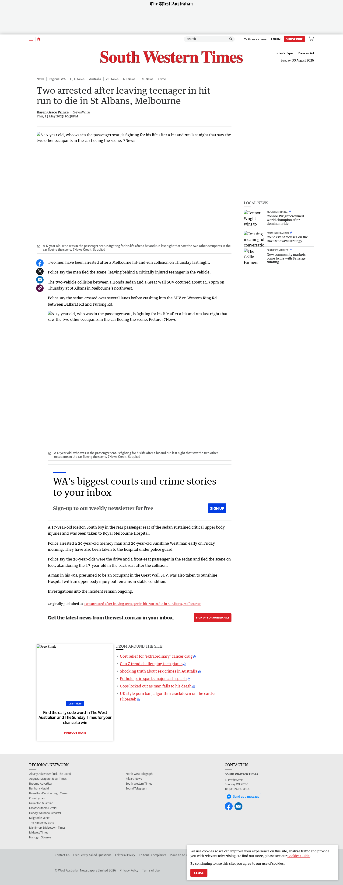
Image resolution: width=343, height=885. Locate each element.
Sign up (217, 508)
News (40, 79)
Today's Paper (284, 53)
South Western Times (139, 783)
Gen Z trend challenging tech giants (151, 663)
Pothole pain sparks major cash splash (153, 678)
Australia (95, 79)
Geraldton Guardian (41, 803)
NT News (129, 79)
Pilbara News (134, 778)
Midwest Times (38, 832)
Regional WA (57, 79)
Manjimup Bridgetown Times (47, 827)
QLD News (77, 79)
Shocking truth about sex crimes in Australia (158, 671)
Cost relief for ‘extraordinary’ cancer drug (156, 656)
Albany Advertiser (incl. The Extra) (50, 774)
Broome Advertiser (40, 783)
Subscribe (294, 39)
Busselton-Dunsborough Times (48, 793)
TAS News (146, 79)
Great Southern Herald (42, 808)
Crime (162, 79)
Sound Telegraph (136, 788)
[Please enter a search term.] (231, 39)
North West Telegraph (139, 774)
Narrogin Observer (40, 837)
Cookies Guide (298, 856)
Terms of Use (151, 870)
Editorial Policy (125, 855)
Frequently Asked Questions (92, 855)
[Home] (38, 39)
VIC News (112, 79)
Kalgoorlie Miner (39, 818)
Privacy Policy (129, 870)
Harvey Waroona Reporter (45, 813)
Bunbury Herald (39, 788)
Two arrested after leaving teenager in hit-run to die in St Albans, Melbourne (142, 604)
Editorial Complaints (152, 855)
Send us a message (246, 796)
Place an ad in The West (186, 855)
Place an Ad (306, 53)
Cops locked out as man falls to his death (156, 686)
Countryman (37, 798)
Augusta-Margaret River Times (47, 778)
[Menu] (31, 39)
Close (199, 873)
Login (275, 39)
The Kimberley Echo (41, 822)
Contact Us (62, 855)
